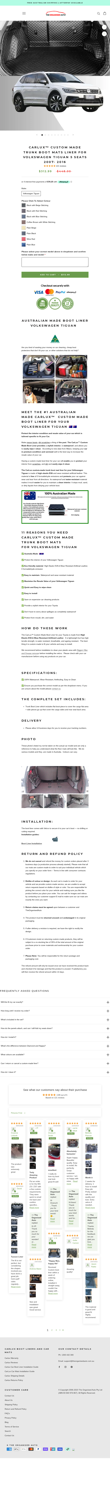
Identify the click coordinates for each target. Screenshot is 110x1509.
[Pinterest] (72, 1366)
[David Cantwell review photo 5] (14, 1243)
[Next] (73, 134)
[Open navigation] (24, 13)
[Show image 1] (42, 135)
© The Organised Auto (22, 1445)
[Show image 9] (68, 135)
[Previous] (36, 134)
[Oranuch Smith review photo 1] (54, 1152)
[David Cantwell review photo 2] (14, 1221)
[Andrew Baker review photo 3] (33, 1294)
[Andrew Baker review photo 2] (33, 1287)
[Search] (98, 13)
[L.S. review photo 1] (54, 1253)
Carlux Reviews (11, 1362)
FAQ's (7, 1413)
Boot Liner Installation (31, 843)
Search (8, 1431)
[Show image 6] (58, 135)
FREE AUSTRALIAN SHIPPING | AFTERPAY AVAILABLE (55, 3)
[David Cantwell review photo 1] (17, 1210)
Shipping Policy (11, 1404)
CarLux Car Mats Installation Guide (19, 1371)
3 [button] (56, 1330)
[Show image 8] (64, 135)
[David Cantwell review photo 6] (14, 1250)
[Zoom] (104, 27)
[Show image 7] (61, 135)
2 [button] (51, 1330)
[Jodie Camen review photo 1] (73, 1253)
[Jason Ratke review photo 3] (88, 1299)
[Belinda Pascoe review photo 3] (88, 1164)
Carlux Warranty (11, 1358)
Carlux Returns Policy (14, 1380)
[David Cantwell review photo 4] (14, 1236)
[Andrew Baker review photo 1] (36, 1278)
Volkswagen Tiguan (31, 193)
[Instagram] (65, 1366)
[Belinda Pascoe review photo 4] (88, 1171)
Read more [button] (34, 1208)
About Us (8, 1400)
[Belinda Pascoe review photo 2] (88, 1156)
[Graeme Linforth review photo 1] (17, 1152)
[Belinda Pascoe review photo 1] (91, 1148)
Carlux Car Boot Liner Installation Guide (21, 1367)
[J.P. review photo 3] (33, 1158)
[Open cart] (104, 13)
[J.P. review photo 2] (33, 1151)
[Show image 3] (48, 135)
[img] (17, 1123)
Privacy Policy (10, 1418)
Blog (6, 1422)
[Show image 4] (51, 135)
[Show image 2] (45, 135)
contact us (56, 689)
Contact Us (9, 1396)
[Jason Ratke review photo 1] (91, 1280)
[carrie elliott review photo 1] (73, 1143)
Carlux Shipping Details (14, 1376)
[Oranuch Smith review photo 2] (51, 1163)
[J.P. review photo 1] (36, 1143)
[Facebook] (59, 1366)
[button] (50, 166)
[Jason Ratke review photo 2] (88, 1292)
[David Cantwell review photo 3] (14, 1229)
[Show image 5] (55, 135)
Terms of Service (12, 1427)
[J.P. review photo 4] (33, 1166)
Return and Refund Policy (15, 1409)
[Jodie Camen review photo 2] (70, 1261)
